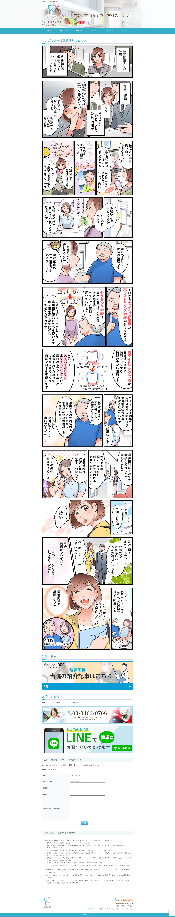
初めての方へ (64, 31)
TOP (49, 31)
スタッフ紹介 (109, 31)
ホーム (86, 909)
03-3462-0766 (125, 899)
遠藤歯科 (85, 914)
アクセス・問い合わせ (127, 909)
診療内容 (93, 31)
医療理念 (79, 31)
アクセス (124, 31)
